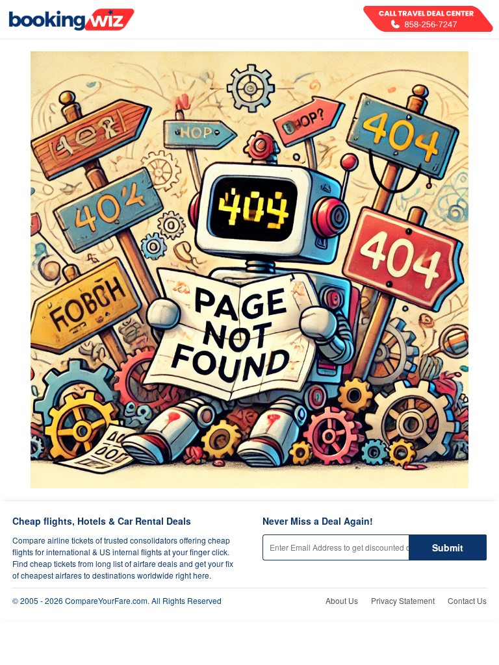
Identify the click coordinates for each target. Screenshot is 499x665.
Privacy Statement (403, 600)
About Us (342, 600)
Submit (447, 547)
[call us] (428, 19)
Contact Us (467, 600)
